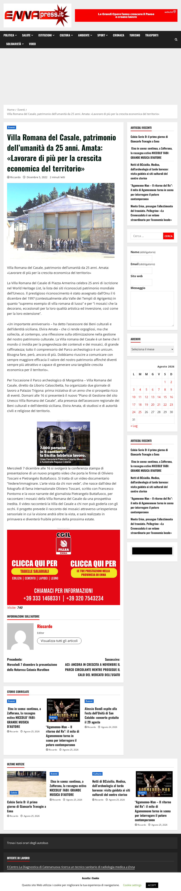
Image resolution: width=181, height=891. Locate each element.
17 (133, 405)
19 (146, 405)
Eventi (11, 127)
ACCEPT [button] (152, 885)
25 (140, 412)
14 (158, 397)
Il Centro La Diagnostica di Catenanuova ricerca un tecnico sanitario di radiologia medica (71, 867)
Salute (26, 35)
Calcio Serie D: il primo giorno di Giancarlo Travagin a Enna (149, 139)
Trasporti (151, 35)
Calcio (14, 792)
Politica (9, 35)
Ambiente (83, 35)
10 (133, 397)
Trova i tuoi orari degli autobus (27, 843)
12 (146, 397)
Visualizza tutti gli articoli (59, 641)
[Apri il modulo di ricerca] (176, 39)
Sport (101, 35)
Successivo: (92, 667)
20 (152, 405)
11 (140, 397)
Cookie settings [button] (132, 885)
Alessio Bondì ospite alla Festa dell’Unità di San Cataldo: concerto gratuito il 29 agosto (102, 715)
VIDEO (32, 44)
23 (171, 405)
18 (140, 405)
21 (158, 405)
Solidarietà (13, 44)
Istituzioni (45, 35)
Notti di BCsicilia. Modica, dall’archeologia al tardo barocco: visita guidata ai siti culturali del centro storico (149, 171)
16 (171, 397)
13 (152, 397)
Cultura (65, 35)
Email (143, 264)
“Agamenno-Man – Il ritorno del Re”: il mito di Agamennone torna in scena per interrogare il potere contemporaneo (62, 736)
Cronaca (118, 35)
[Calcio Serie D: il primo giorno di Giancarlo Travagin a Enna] (26, 784)
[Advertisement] (90, 75)
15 (165, 397)
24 (133, 412)
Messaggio (138, 288)
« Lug (134, 426)
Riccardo (15, 177)
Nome (143, 252)
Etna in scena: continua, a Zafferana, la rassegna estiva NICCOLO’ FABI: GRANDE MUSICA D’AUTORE (24, 717)
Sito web (137, 276)
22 (165, 405)
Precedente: (32, 664)
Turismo (135, 35)
